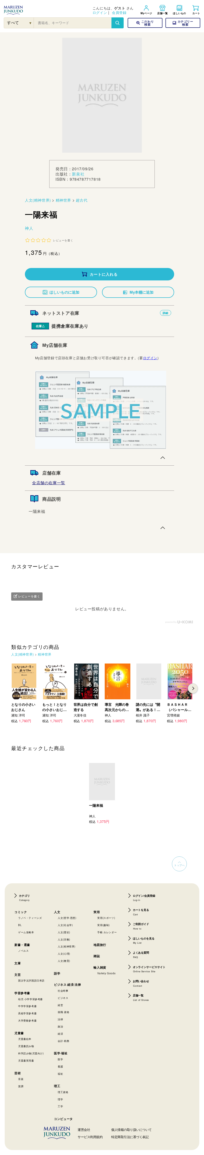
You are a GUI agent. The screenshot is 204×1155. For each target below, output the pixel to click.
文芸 (17, 974)
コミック (20, 912)
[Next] (193, 688)
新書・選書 (22, 944)
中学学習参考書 (27, 1006)
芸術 (17, 1073)
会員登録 (119, 12)
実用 (97, 912)
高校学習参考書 (27, 1013)
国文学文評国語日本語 (31, 980)
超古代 (82, 200)
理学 (60, 1099)
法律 (60, 1019)
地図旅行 (100, 944)
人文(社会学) (65, 925)
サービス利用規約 (90, 1136)
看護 (60, 1066)
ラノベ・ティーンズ (30, 918)
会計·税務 (63, 1041)
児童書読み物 (26, 1046)
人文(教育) (64, 961)
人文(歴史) (64, 932)
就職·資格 (63, 1012)
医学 (60, 1059)
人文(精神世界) (38, 200)
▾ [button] (30, 23)
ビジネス (63, 998)
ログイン (100, 12)
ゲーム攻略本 (26, 932)
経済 (60, 1033)
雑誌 (97, 956)
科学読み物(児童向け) (31, 1053)
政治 (60, 1026)
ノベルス (23, 950)
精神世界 (63, 200)
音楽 (20, 1079)
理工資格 (63, 1092)
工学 (60, 1106)
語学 (57, 973)
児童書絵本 (24, 1039)
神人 (29, 228)
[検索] (117, 22)
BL (20, 925)
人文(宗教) (64, 939)
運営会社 (84, 1129)
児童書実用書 (26, 1060)
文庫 (17, 963)
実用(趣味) (103, 925)
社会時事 (63, 990)
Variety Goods (106, 973)
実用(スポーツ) (106, 918)
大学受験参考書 (27, 1020)
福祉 (60, 1073)
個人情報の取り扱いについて (131, 1129)
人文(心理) (64, 953)
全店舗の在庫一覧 (48, 483)
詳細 (165, 313)
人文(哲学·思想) (67, 918)
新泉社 (78, 174)
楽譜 (20, 1086)
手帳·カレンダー (107, 932)
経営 (60, 1005)
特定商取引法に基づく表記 (130, 1136)
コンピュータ (63, 1118)
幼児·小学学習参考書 (30, 999)
